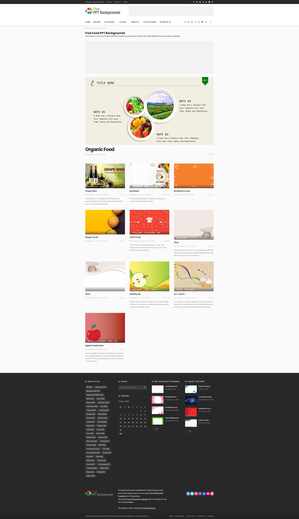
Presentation (93, 453)
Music (100, 433)
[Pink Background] (158, 400)
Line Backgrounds (171, 386)
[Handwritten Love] (191, 412)
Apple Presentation (94, 345)
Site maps (210, 516)
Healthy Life (135, 294)
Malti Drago (90, 154)
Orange (154, 186)
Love (90, 433)
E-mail (125, 2)
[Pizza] (194, 225)
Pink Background (170, 397)
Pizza (176, 242)
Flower (91, 418)
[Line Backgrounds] (158, 389)
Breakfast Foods (182, 190)
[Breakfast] (149, 176)
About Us (117, 2)
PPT (106, 449)
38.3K (167, 241)
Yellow (154, 289)
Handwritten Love (204, 409)
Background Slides (95, 395)
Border (91, 402)
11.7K (212, 195)
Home (87, 22)
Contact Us (201, 516)
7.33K (123, 298)
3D (89, 387)
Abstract (100, 387)
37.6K (212, 298)
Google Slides (149, 22)
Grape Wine (91, 190)
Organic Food (99, 149)
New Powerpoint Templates (167, 381)
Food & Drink (92, 186)
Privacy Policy (180, 516)
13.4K (123, 195)
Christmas (92, 406)
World (101, 472)
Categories (109, 22)
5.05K (123, 241)
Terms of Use (191, 516)
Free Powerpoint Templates (137, 499)
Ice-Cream (179, 294)
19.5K (123, 349)
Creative (104, 410)
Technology (104, 464)
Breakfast (134, 190)
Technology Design (205, 397)
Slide (99, 456)
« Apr (121, 433)
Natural (91, 437)
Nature (103, 437)
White (162, 186)
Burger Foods (91, 237)
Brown (179, 289)
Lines (100, 429)
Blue (100, 399)
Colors (122, 22)
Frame (90, 422)
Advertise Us (165, 22)
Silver (102, 186)
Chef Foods (135, 237)
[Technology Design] (191, 400)
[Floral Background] (158, 410)
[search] (211, 22)
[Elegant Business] (191, 389)
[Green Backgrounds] (158, 421)
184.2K (167, 195)
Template (135, 22)
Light (90, 429)
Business (103, 402)
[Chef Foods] (149, 222)
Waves (104, 468)
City (104, 406)
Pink (102, 445)
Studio (101, 460)
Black (90, 399)
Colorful (91, 410)
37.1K (167, 298)
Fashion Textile (204, 420)
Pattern (91, 445)
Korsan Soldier (180, 246)
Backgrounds (93, 391)
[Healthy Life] (149, 276)
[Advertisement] (171, 11)
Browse (109, 2)
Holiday (101, 426)
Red (158, 232)
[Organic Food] (149, 111)
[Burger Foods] (105, 222)
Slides (90, 460)
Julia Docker (91, 349)
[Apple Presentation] (105, 328)
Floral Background (171, 407)
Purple (107, 453)
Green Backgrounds (172, 418)
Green (146, 186)
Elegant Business (204, 386)
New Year (92, 441)
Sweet (91, 464)
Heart (90, 426)
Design (91, 414)
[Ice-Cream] (194, 276)
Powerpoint (93, 449)
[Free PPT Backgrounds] (99, 493)
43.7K (212, 246)
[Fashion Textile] (191, 423)
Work (90, 472)
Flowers (102, 418)
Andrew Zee (180, 298)
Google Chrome (149, 508)
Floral (102, 414)
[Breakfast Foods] (194, 176)
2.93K (212, 154)
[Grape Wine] (105, 176)
